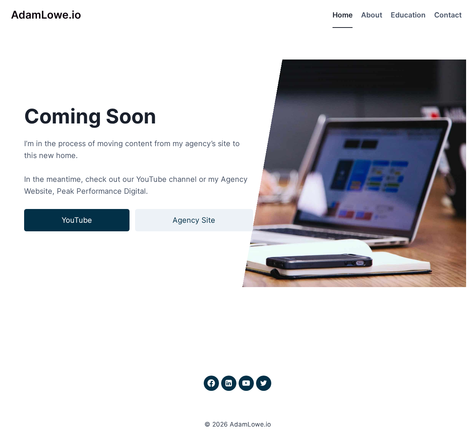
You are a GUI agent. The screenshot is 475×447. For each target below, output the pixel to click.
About (371, 14)
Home (342, 14)
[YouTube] (246, 383)
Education (408, 14)
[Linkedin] (228, 383)
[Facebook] (211, 383)
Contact (448, 14)
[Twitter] (263, 383)
